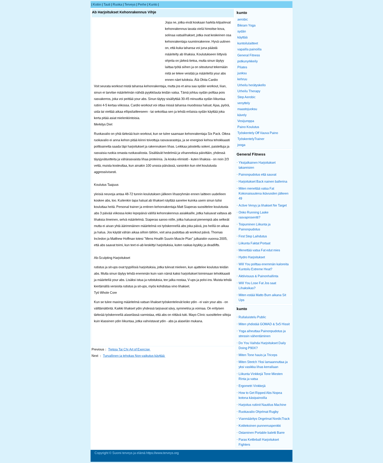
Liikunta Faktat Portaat (254, 243)
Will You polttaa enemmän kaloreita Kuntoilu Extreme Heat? (264, 266)
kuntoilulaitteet (247, 43)
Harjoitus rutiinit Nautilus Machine (262, 404)
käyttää (242, 37)
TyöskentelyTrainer (250, 139)
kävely (242, 115)
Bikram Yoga (246, 25)
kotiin (97, 4)
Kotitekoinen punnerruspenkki (260, 425)
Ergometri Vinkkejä (252, 386)
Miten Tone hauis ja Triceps (258, 355)
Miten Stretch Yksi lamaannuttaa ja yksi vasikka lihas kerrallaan (263, 364)
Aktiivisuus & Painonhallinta (258, 276)
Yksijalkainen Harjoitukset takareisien (257, 165)
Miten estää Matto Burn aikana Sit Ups (262, 297)
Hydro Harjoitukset (252, 257)
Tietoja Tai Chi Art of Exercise (129, 349)
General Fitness (248, 55)
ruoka (117, 4)
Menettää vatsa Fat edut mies (259, 250)
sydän (241, 31)
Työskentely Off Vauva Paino (257, 133)
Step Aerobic (246, 97)
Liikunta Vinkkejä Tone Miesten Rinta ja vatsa (261, 376)
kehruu (242, 79)
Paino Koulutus (248, 127)
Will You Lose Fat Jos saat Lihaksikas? (257, 285)
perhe (142, 4)
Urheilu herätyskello (251, 85)
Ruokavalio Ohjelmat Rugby (258, 411)
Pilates (242, 67)
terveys (129, 4)
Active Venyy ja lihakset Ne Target (263, 205)
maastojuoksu (247, 109)
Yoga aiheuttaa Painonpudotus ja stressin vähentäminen (262, 333)
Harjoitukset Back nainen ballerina (263, 181)
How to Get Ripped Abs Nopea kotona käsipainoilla (260, 395)
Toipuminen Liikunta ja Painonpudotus (254, 227)
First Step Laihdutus (253, 236)
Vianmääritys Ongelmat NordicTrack (264, 418)
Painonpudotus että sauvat (257, 174)
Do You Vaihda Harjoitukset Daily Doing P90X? (262, 345)
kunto (153, 4)
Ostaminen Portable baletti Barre (262, 432)
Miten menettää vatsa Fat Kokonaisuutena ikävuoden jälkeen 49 (263, 193)
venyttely (243, 103)
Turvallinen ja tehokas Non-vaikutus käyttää (134, 355)
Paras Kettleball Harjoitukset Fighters (259, 442)
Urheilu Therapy (248, 91)
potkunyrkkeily (247, 61)
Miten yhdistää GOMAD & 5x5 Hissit (264, 324)
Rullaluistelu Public (252, 317)
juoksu (242, 73)
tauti (107, 4)
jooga (241, 145)
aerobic (242, 19)
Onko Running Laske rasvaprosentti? (253, 215)
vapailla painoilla (249, 49)
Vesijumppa (245, 121)
